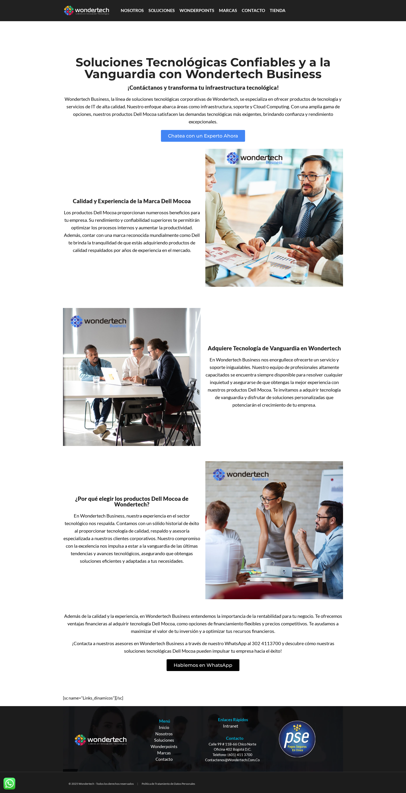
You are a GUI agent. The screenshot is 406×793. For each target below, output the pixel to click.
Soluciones (164, 740)
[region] (203, 739)
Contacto (164, 759)
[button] (203, 136)
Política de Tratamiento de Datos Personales (168, 783)
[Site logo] (86, 10)
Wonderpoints (164, 746)
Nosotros (164, 733)
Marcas (164, 752)
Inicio (164, 727)
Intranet (230, 725)
